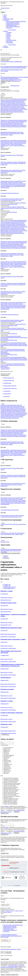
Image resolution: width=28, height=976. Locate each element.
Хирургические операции (9, 385)
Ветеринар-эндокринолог (7, 412)
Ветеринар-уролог (11, 411)
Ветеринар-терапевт (6, 405)
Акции (5, 17)
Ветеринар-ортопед (15, 409)
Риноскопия (4, 550)
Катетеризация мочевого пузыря (9, 433)
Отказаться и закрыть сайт (12, 974)
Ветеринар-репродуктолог (12, 418)
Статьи (8, 37)
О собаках (7, 585)
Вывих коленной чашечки (19, 450)
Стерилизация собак (6, 516)
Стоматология (6, 391)
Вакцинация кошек (5, 441)
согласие (6, 806)
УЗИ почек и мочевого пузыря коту (9, 475)
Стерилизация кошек (6, 509)
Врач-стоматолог (5, 533)
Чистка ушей (12, 524)
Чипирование (10, 432)
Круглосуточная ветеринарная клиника (16, 21)
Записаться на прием (6, 58)
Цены (4, 16)
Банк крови (9, 27)
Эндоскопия (6, 396)
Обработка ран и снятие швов (13, 503)
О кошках (6, 584)
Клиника (5, 31)
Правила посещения (11, 40)
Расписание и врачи (8, 18)
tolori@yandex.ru (7, 912)
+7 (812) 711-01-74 (5, 8)
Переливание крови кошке (16, 441)
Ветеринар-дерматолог (16, 405)
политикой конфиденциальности (16, 965)
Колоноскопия (18, 549)
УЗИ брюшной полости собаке (8, 483)
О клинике (9, 32)
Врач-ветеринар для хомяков (12, 414)
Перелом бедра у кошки (6, 443)
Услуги (5, 15)
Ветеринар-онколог (5, 409)
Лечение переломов (13, 429)
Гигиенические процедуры (10, 388)
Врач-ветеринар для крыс (13, 415)
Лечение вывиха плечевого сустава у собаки (13, 453)
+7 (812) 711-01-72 (18, 910)
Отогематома (7, 501)
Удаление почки (12, 499)
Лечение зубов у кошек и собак (14, 534)
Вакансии (8, 35)
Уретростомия (4, 500)
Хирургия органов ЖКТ (15, 497)
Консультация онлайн (18, 412)
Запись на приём (4, 959)
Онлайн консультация (6, 553)
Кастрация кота (15, 509)
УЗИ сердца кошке (13, 476)
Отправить (16, 832)
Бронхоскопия (4, 549)
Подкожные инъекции (6, 436)
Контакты (5, 47)
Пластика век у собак (16, 516)
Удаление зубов (13, 533)
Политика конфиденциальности (8, 949)
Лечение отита (4, 429)
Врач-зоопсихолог (5, 541)
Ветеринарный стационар (12, 22)
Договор (8, 38)
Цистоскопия (11, 549)
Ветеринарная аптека (11, 25)
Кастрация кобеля (5, 515)
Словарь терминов (9, 588)
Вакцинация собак (5, 451)
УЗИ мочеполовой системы (7, 484)
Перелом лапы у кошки (18, 443)
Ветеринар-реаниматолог (13, 410)
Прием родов (4, 432)
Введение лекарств (19, 432)
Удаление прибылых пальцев (17, 515)
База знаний (9, 41)
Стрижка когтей (5, 524)
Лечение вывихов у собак (7, 450)
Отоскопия (9, 550)
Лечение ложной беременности (18, 431)
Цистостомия (19, 499)
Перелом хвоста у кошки (7, 444)
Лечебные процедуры (8, 380)
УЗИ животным (7, 383)
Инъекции (9, 435)
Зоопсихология (7, 393)
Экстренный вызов (16, 553)
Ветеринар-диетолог (20, 406)
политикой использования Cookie (9, 967)
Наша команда (9, 42)
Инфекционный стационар (13, 24)
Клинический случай (9, 587)
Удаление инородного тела (14, 500)
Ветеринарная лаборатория (13, 26)
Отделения (6, 20)
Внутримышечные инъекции (19, 436)
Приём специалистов (8, 377)
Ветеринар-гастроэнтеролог (8, 406)
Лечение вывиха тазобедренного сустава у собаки (11, 454)
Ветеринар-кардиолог (19, 407)
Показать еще (6, 734)
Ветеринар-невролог (12, 416)
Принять (3, 974)
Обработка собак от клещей (11, 452)
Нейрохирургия (5, 497)
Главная (5, 555)
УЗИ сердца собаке (20, 483)
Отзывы (8, 33)
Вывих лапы (13, 451)
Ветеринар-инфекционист (7, 407)
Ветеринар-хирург (20, 411)
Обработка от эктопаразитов (19, 435)
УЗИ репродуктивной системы (8, 468)
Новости (8, 36)
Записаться (16, 811)
